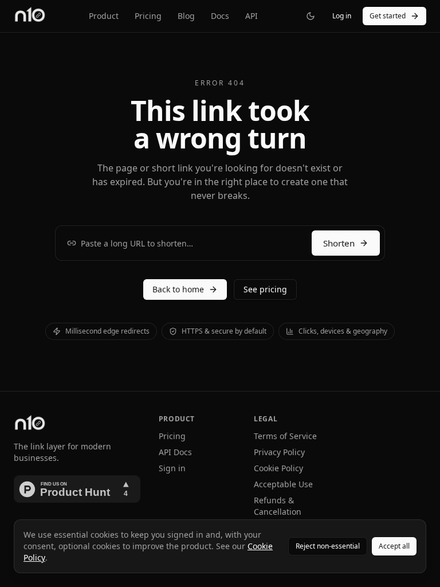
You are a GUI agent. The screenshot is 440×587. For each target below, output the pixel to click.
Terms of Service (285, 436)
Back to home (178, 289)
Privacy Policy (279, 452)
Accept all (394, 546)
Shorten (339, 243)
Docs (220, 15)
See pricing (265, 289)
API (251, 15)
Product (104, 15)
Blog (186, 15)
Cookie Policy (278, 468)
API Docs (175, 452)
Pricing (148, 15)
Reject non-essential (328, 546)
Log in (341, 16)
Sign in (172, 468)
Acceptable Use (283, 484)
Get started (388, 16)
